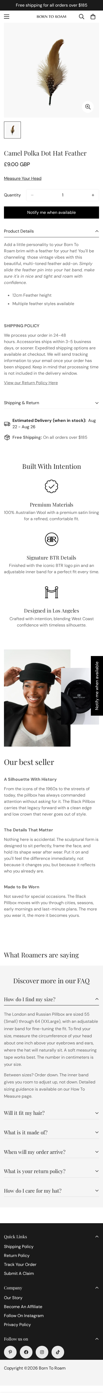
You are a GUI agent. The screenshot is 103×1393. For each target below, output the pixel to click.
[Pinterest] (10, 1352)
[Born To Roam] (51, 17)
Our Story (13, 1297)
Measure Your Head (22, 178)
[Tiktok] (58, 1352)
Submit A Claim (19, 1273)
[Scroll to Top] (93, 1365)
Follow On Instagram (24, 1315)
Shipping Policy (19, 1246)
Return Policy (17, 1255)
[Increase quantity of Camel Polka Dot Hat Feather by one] (93, 195)
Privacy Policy (17, 1324)
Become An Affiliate (23, 1306)
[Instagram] (42, 1352)
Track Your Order (20, 1264)
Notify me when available (51, 212)
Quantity (12, 195)
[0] (93, 17)
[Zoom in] (88, 107)
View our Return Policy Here (31, 382)
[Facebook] (26, 1352)
